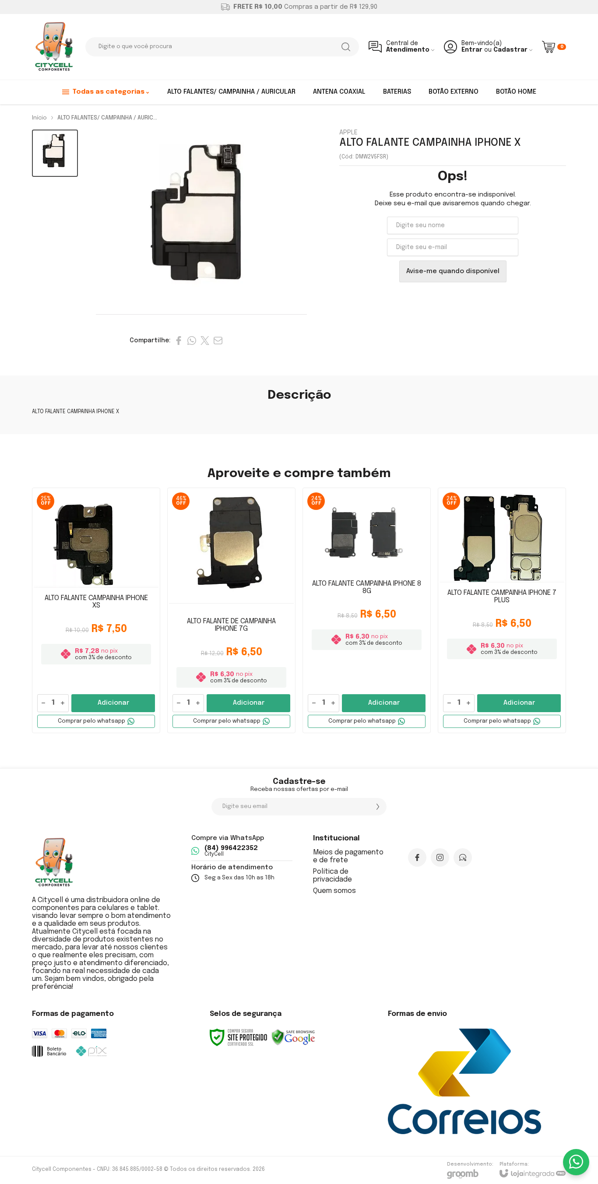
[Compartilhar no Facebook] (178, 340)
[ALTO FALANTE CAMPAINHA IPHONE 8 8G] (366, 610)
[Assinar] (378, 806)
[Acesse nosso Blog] (463, 857)
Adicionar (113, 702)
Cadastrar (510, 50)
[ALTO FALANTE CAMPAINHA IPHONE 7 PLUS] (502, 610)
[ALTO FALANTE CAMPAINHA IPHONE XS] (96, 610)
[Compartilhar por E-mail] (218, 340)
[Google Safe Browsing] (293, 1037)
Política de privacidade (332, 875)
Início (39, 118)
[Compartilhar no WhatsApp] (191, 340)
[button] (55, 153)
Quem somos (334, 891)
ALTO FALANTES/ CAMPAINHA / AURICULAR (110, 118)
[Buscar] (345, 46)
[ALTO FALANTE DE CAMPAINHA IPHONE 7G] (231, 610)
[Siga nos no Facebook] (417, 857)
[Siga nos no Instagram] (440, 857)
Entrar (471, 50)
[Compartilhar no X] (205, 340)
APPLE (348, 133)
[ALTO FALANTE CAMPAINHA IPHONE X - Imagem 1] (55, 153)
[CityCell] (54, 46)
